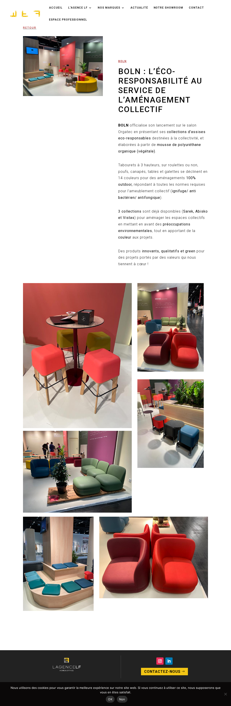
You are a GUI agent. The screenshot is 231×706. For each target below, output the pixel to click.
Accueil (55, 7)
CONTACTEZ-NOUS (162, 671)
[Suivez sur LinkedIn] (169, 661)
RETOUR (29, 27)
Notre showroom (168, 7)
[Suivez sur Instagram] (160, 661)
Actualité (139, 7)
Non (122, 699)
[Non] (225, 694)
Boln (122, 61)
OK (110, 699)
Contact (196, 7)
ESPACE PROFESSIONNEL (68, 19)
